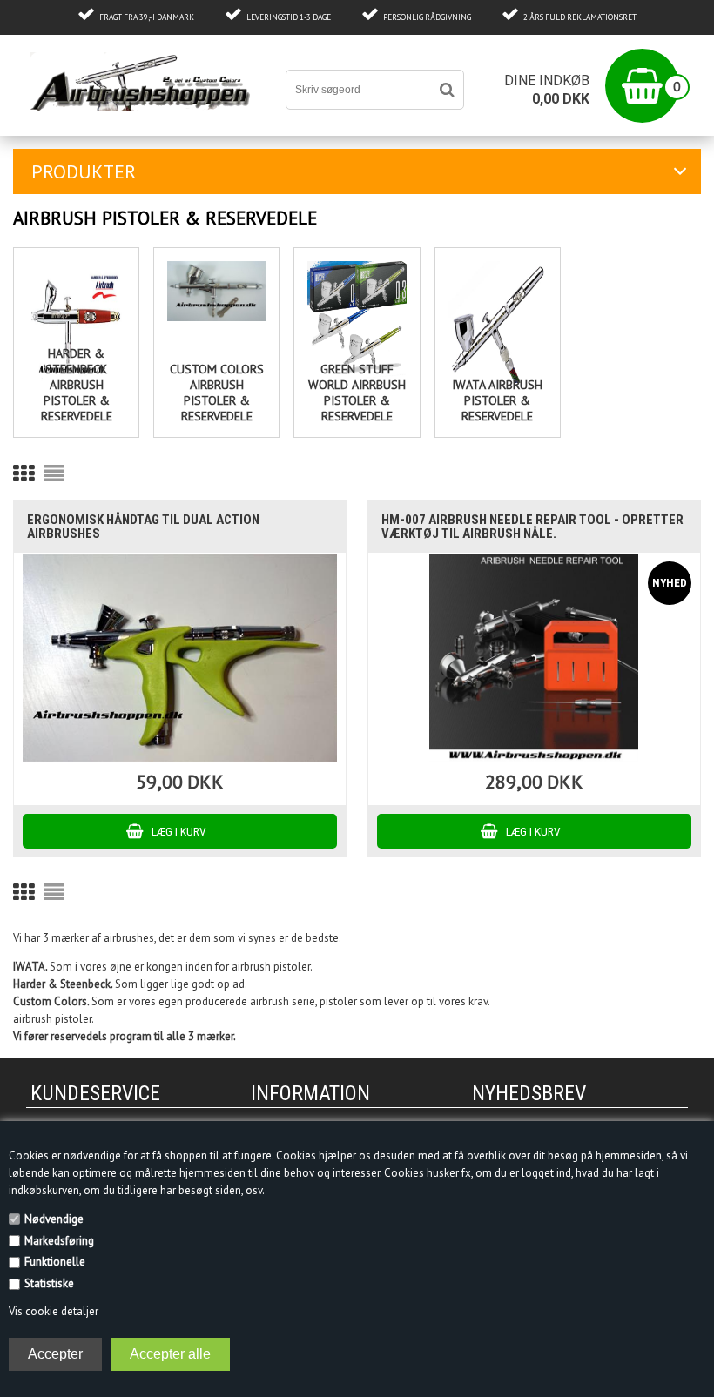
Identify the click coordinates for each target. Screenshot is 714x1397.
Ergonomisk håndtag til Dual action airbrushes (143, 526)
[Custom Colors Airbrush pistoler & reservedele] (216, 291)
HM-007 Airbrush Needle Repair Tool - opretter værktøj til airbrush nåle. (532, 526)
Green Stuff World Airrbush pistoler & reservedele (357, 392)
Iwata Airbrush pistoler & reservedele (497, 400)
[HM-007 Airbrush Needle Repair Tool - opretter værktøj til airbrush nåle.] (533, 657)
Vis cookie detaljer (53, 1311)
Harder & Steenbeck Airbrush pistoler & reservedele (76, 385)
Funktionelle (54, 1261)
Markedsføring (59, 1240)
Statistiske (49, 1283)
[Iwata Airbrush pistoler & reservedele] (497, 322)
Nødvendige (54, 1219)
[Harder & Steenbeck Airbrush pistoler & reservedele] (76, 322)
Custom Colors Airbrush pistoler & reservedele (217, 392)
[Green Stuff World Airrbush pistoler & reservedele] (356, 322)
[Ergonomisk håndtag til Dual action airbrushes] (179, 657)
